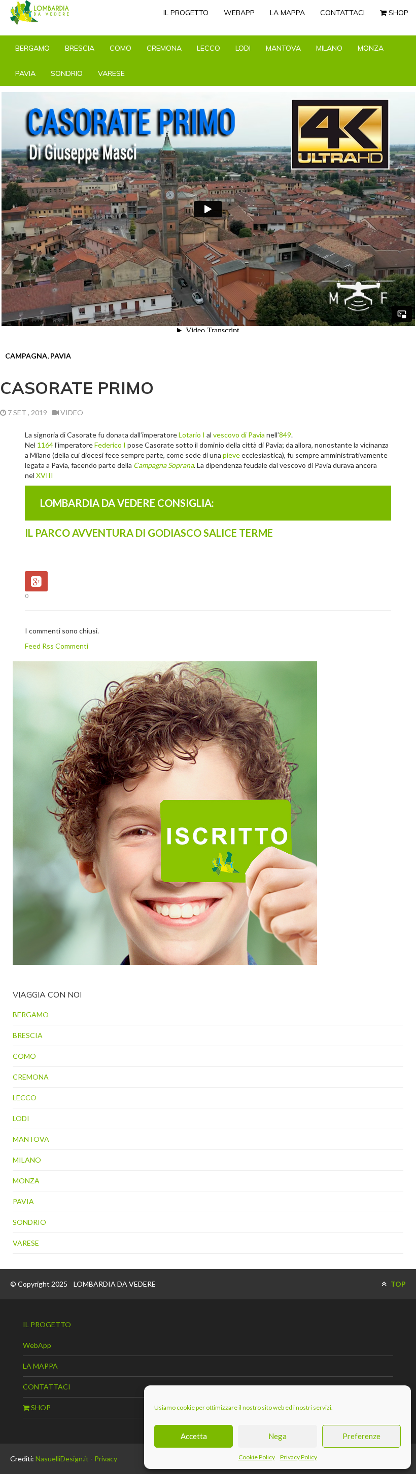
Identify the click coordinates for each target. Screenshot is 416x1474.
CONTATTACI (342, 12)
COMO (120, 48)
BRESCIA (79, 48)
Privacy (105, 1458)
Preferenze (361, 1436)
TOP (397, 1284)
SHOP (397, 12)
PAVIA (25, 73)
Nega (277, 1436)
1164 (45, 445)
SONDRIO (67, 73)
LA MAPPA (287, 12)
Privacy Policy (298, 1457)
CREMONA (164, 48)
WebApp (239, 12)
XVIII (44, 475)
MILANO (329, 48)
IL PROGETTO (186, 12)
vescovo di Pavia (239, 434)
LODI (243, 48)
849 (285, 434)
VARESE (111, 73)
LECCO (208, 48)
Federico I (110, 445)
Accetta (194, 1436)
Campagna (26, 355)
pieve (231, 455)
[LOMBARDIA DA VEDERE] (39, 12)
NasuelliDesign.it (62, 1458)
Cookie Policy (256, 1457)
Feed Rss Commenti (56, 646)
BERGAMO (32, 48)
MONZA (371, 48)
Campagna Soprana (163, 465)
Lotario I (192, 434)
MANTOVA (283, 48)
